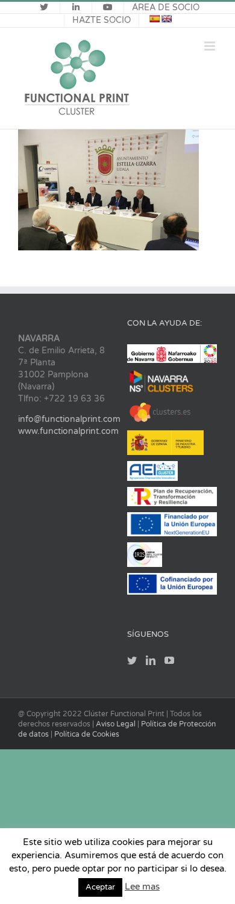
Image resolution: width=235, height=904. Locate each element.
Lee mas (142, 886)
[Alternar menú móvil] (210, 46)
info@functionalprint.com (69, 419)
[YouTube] (169, 660)
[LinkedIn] (150, 660)
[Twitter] (132, 660)
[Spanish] (154, 18)
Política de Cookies (86, 734)
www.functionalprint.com (68, 431)
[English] (166, 18)
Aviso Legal (116, 724)
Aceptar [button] (100, 887)
